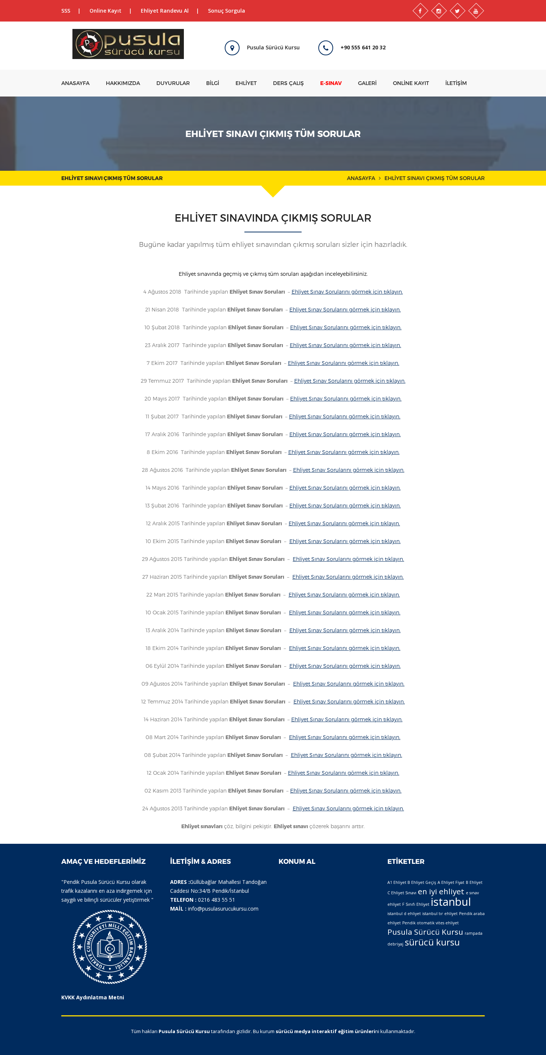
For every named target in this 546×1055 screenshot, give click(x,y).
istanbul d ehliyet (404, 913)
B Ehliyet (474, 882)
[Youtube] (476, 11)
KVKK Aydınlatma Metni (92, 997)
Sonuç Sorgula (226, 10)
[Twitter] (457, 11)
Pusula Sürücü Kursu (425, 932)
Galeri (367, 83)
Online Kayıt (105, 10)
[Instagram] (439, 11)
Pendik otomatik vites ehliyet (430, 922)
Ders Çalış (288, 83)
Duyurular (173, 83)
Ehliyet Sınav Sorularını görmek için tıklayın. (347, 291)
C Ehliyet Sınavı (401, 892)
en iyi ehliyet (441, 891)
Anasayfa (75, 83)
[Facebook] (420, 11)
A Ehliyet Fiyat (451, 882)
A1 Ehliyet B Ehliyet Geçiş (411, 882)
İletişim (456, 83)
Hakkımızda (123, 83)
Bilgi (212, 83)
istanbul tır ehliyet (440, 913)
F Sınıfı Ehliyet (415, 904)
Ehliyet (246, 83)
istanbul (451, 901)
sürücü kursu (432, 942)
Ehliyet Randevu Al (165, 10)
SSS (65, 10)
